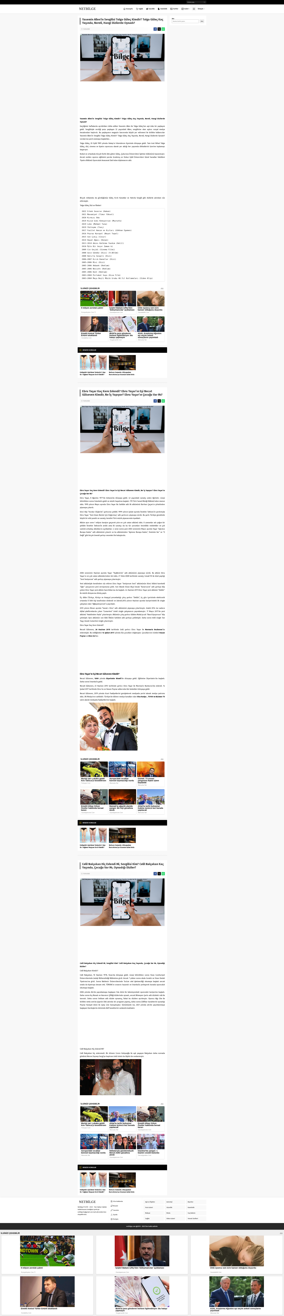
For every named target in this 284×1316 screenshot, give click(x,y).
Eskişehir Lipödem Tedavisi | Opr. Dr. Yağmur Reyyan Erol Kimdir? (93, 373)
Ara (173, 18)
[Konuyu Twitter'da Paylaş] (159, 29)
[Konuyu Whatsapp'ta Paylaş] (163, 29)
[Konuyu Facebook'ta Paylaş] (155, 29)
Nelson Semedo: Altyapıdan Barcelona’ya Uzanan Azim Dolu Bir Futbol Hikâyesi (121, 374)
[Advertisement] (122, 99)
